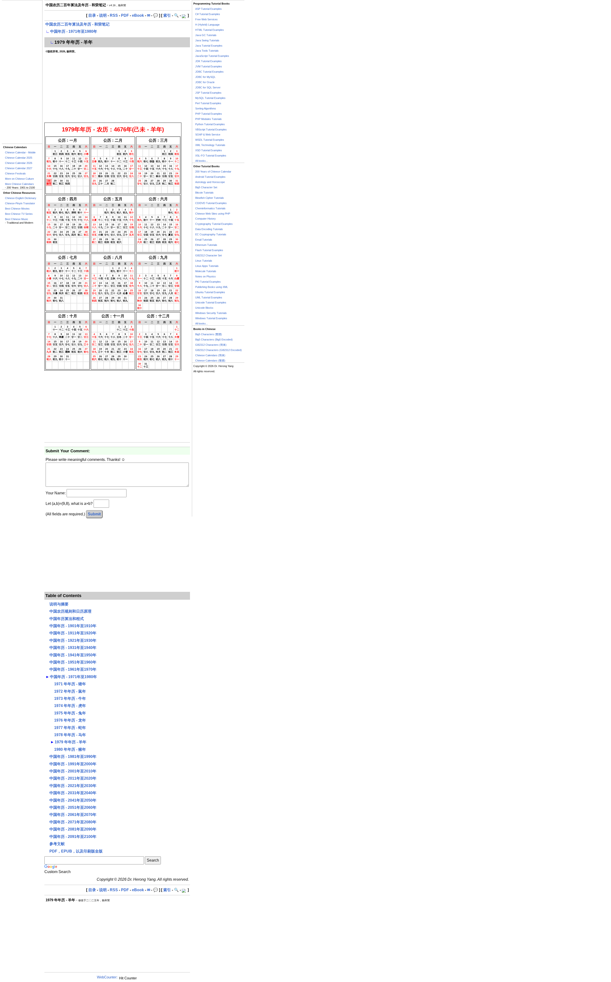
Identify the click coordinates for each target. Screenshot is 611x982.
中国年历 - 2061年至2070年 (72, 815)
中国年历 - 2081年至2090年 (72, 829)
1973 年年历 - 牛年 (70, 698)
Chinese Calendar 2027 (18, 168)
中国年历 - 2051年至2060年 (72, 807)
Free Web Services (206, 19)
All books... (201, 160)
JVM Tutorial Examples (208, 66)
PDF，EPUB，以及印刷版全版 (76, 851)
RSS (114, 15)
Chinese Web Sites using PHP (212, 213)
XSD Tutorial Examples (208, 150)
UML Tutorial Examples (208, 297)
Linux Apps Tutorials (207, 265)
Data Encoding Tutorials (209, 229)
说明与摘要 (58, 604)
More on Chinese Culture (19, 178)
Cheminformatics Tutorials (210, 208)
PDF (125, 15)
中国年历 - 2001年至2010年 (72, 771)
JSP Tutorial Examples (208, 92)
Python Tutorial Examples (210, 124)
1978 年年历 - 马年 (70, 735)
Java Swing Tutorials (207, 40)
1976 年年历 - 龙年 (70, 720)
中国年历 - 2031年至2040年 (72, 793)
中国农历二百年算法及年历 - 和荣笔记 (77, 24)
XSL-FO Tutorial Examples (210, 155)
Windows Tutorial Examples (211, 318)
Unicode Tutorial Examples (210, 302)
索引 (167, 15)
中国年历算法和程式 (66, 619)
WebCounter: (107, 977)
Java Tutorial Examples (208, 45)
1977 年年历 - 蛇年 (70, 728)
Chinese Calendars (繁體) (210, 360)
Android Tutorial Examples (210, 176)
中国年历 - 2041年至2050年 (72, 800)
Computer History (205, 218)
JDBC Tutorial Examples (209, 71)
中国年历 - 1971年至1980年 (73, 31)
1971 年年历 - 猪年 (70, 684)
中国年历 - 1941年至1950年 (72, 655)
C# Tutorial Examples (207, 14)
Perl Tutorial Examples (208, 103)
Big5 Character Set (206, 187)
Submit (94, 514)
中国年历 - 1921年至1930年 (72, 640)
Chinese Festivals (15, 173)
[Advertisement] (22, 72)
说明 (103, 15)
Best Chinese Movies (17, 208)
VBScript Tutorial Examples (211, 129)
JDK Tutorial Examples (208, 61)
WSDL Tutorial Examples (209, 139)
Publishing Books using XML (211, 287)
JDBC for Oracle (205, 82)
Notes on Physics (205, 276)
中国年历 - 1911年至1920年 (72, 633)
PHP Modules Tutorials (208, 119)
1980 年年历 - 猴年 (70, 749)
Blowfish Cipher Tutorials (209, 197)
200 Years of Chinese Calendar (213, 171)
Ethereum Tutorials (206, 244)
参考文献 (57, 844)
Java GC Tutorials (205, 35)
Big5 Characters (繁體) (208, 334)
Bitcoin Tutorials (204, 192)
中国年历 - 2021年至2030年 (72, 786)
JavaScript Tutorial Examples (212, 55)
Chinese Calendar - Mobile (20, 152)
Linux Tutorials (203, 260)
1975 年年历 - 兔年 (70, 713)
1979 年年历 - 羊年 (70, 742)
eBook (138, 15)
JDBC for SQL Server (208, 87)
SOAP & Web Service (207, 134)
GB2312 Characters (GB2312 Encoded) (218, 350)
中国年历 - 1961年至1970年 (72, 669)
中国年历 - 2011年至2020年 (72, 778)
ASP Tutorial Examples (208, 8)
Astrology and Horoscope (210, 182)
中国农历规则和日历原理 (70, 611)
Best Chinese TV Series (19, 213)
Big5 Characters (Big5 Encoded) (214, 339)
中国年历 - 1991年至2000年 (72, 764)
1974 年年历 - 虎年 (70, 706)
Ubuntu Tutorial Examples (210, 292)
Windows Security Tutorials (211, 313)
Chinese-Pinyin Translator (20, 203)
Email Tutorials (203, 239)
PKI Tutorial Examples (208, 281)
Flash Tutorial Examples (209, 250)
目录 (92, 15)
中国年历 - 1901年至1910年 (72, 626)
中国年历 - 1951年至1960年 (72, 662)
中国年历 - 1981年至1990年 (72, 757)
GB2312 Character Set (208, 255)
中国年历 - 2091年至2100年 (72, 837)
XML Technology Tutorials (210, 145)
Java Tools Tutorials (207, 50)
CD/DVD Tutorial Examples (211, 203)
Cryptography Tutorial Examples (214, 223)
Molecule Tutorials (205, 271)
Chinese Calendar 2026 (18, 163)
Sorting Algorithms (205, 108)
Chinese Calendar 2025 (18, 157)
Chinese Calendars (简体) (210, 355)
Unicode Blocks (204, 307)
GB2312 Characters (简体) (210, 344)
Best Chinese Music (16, 219)
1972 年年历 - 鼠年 (70, 691)
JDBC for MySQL (205, 77)
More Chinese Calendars (19, 184)
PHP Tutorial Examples (208, 113)
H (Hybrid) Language (207, 24)
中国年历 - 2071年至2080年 (72, 822)
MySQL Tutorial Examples (210, 98)
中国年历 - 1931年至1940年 (72, 648)
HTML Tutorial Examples (209, 29)
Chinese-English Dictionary (20, 198)
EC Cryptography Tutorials (210, 234)
